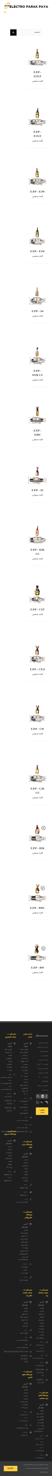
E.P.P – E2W (37, 191)
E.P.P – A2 (37, 490)
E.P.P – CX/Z (37, 669)
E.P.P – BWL (37, 908)
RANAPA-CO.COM (40, 1381)
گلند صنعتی (37, 81)
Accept (10, 1468)
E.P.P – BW (37, 967)
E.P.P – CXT (37, 609)
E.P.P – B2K (37, 848)
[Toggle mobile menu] (5, 12)
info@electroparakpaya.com (24, 1131)
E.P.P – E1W (37, 251)
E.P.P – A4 (37, 311)
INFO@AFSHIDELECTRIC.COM (24, 1351)
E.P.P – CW (37, 729)
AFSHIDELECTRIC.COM (24, 1359)
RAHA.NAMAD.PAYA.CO (40, 1372)
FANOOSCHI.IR (8, 1102)
